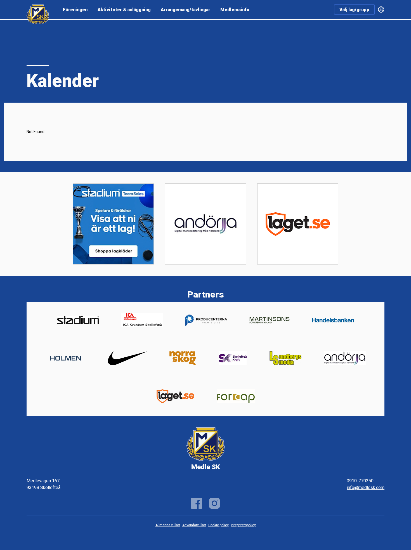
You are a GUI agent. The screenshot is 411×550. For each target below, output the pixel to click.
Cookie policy (218, 525)
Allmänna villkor (167, 525)
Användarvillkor (194, 525)
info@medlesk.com (365, 487)
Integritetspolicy (243, 525)
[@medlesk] (214, 503)
